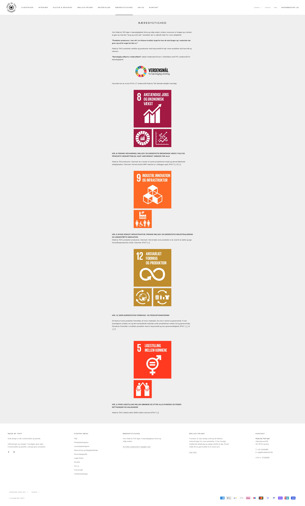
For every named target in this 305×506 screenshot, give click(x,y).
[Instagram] (14, 452)
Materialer (104, 7)
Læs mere (193, 452)
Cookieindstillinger (81, 474)
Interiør (43, 7)
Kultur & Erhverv (62, 7)
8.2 (179, 164)
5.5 (157, 412)
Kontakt (153, 7)
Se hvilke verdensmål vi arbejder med (136, 447)
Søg (275, 7)
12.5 (113, 329)
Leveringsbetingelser (81, 446)
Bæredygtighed (124, 7)
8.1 (175, 164)
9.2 (148, 242)
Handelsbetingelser (81, 442)
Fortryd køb (78, 470)
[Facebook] (8, 452)
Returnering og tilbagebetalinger (86, 450)
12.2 (186, 326)
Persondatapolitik (80, 454)
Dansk (257, 7)
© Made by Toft (17, 498)
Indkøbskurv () (290, 7)
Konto (268, 7)
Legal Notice (78, 458)
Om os (141, 7)
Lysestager (27, 7)
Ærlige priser (85, 7)
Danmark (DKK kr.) (18, 492)
